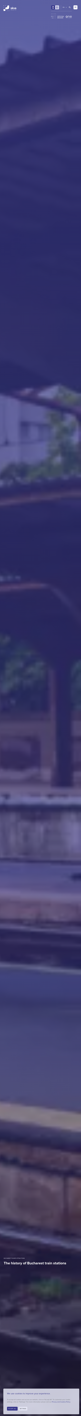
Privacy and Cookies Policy (61, 1402)
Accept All (12, 1408)
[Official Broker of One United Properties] (10, 8)
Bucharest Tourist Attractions (14, 1258)
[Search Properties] (70, 7)
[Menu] (75, 7)
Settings (23, 1408)
